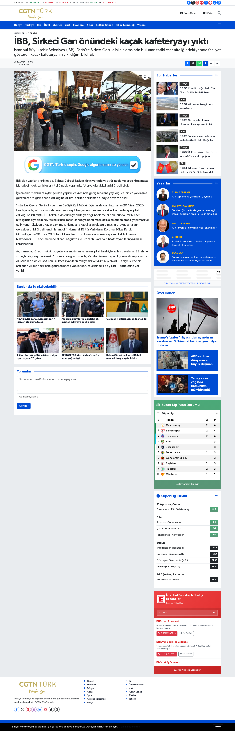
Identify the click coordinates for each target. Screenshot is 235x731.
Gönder (23, 406)
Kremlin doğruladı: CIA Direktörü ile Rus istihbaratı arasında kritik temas (197, 91)
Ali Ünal (177, 237)
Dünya (18, 25)
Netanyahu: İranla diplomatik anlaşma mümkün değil (196, 122)
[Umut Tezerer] (163, 225)
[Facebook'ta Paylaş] (187, 63)
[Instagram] (34, 709)
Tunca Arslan (181, 192)
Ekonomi (78, 25)
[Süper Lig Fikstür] (216, 496)
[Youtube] (45, 709)
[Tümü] (216, 75)
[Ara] (219, 13)
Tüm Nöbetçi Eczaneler (189, 670)
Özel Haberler (53, 25)
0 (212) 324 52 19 (168, 633)
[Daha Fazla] (205, 63)
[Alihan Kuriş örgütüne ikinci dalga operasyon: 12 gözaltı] (38, 340)
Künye (90, 702)
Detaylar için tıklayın (187, 484)
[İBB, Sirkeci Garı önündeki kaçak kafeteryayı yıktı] (82, 111)
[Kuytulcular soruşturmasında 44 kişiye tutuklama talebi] (38, 304)
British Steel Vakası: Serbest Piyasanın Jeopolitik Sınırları (194, 243)
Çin (39, 25)
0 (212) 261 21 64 (168, 654)
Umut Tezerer (181, 223)
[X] (22, 709)
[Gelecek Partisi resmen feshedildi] (127, 304)
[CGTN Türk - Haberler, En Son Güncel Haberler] (36, 13)
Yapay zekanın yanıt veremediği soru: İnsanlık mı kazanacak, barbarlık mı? (194, 259)
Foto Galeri (190, 13)
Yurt (67, 25)
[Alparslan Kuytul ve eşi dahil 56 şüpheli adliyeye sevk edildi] (83, 304)
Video (210, 13)
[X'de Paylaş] (193, 63)
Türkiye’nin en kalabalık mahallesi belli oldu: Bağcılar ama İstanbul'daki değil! (197, 138)
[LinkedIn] (39, 709)
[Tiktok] (51, 709)
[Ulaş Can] (163, 256)
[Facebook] (16, 709)
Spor (90, 25)
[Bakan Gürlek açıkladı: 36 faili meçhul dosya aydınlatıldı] (127, 340)
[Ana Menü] (219, 25)
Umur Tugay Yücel (183, 206)
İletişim (132, 699)
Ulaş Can (177, 253)
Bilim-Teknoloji (125, 25)
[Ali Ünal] (163, 241)
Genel (90, 681)
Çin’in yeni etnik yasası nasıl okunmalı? (194, 227)
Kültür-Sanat (104, 25)
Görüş (90, 692)
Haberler (19, 33)
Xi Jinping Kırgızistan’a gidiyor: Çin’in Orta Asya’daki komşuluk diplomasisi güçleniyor (199, 170)
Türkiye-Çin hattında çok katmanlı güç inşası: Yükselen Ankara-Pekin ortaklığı (194, 212)
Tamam (218, 726)
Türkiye (29, 25)
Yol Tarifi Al (187, 633)
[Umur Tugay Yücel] (163, 210)
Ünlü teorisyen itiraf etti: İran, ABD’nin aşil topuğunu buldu (198, 154)
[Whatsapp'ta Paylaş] (199, 63)
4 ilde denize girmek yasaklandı (196, 106)
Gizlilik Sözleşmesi (96, 699)
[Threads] (57, 709)
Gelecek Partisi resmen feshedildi (126, 319)
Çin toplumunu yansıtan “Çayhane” (192, 196)
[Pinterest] (28, 709)
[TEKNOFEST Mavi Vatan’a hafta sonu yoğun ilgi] (83, 340)
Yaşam (141, 25)
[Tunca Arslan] (163, 194)
